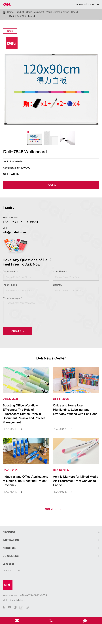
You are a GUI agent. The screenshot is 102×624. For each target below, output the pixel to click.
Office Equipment (35, 12)
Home (10, 12)
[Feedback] (85, 620)
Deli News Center (51, 358)
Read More (10, 429)
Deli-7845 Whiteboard (22, 16)
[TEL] (51, 620)
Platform (86, 4)
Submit (16, 331)
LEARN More (50, 509)
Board (74, 12)
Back (10, 31)
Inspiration (11, 540)
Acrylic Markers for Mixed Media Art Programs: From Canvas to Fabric (75, 481)
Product (20, 12)
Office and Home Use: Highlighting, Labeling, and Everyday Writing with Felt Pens (75, 409)
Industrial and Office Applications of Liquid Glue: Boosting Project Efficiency (25, 481)
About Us (9, 548)
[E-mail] (17, 620)
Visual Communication (57, 12)
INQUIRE (51, 185)
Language (8, 564)
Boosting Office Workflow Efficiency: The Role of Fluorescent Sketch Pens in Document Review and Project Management (24, 414)
